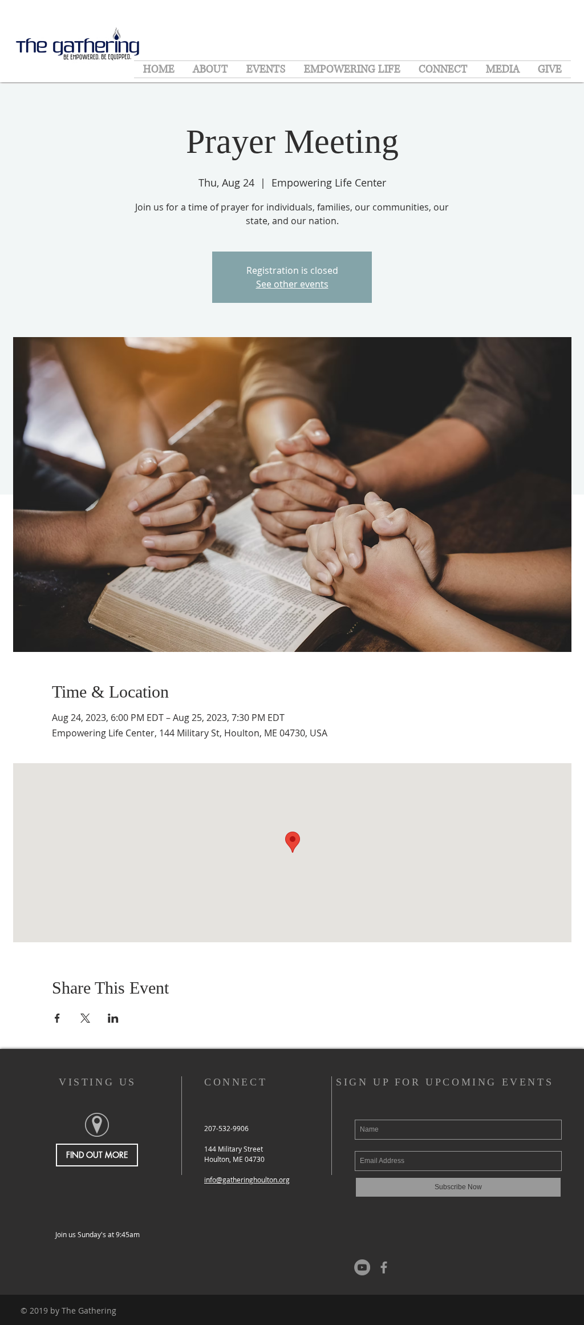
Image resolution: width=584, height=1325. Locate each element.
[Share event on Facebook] (57, 1018)
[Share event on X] (85, 1018)
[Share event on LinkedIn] (113, 1018)
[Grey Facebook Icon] (384, 1267)
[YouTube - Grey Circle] (362, 1267)
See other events (292, 284)
